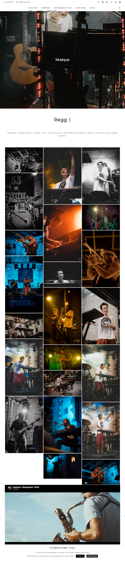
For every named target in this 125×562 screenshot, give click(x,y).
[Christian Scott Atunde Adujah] (24, 284)
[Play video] (62, 517)
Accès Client (52, 10)
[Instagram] (103, 2)
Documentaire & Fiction (63, 8)
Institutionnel (81, 8)
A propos (39, 10)
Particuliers (33, 8)
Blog (30, 10)
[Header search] (119, 8)
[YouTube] (115, 2)
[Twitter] (111, 2)
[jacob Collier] (62, 233)
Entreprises (46, 8)
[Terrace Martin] (62, 424)
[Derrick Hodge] (24, 424)
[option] (62, 517)
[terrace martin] (62, 316)
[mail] (120, 2)
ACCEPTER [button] (80, 556)
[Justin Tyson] (24, 201)
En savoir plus (92, 556)
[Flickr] (98, 2)
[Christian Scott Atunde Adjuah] (24, 160)
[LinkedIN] (107, 2)
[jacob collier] (24, 326)
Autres (92, 8)
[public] (62, 466)
